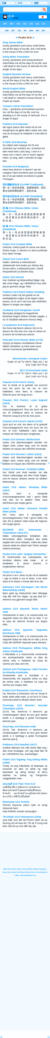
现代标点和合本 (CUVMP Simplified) (23, 196)
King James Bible (13, 42)
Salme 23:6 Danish (13, 277)
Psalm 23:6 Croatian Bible (17, 244)
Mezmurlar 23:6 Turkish (16, 802)
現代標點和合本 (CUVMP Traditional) (23, 184)
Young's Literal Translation (18, 106)
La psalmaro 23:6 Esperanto (19, 325)
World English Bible (14, 88)
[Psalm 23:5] (3, 469)
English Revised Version (17, 74)
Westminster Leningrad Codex (30, 358)
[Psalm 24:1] (46, 469)
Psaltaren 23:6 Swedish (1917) (20, 744)
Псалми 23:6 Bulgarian (16, 166)
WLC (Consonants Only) (33, 370)
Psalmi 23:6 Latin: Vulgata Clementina (24, 554)
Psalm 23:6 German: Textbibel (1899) (23, 469)
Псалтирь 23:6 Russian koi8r (19, 726)
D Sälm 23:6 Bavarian (15, 142)
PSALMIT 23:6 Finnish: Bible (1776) (23, 340)
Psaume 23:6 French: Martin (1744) (22, 421)
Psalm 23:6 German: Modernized (21, 439)
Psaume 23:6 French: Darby (18, 382)
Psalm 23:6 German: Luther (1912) (22, 454)
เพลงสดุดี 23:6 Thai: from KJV (19, 784)
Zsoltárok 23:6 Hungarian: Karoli (21, 310)
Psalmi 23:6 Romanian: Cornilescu (22, 690)
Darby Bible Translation (16, 56)
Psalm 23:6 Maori (12, 572)
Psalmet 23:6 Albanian (15, 124)
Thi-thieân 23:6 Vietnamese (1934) (22, 816)
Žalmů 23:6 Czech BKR (16, 259)
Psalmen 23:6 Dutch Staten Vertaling (23, 292)
